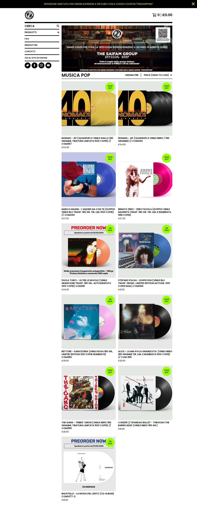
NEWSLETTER (31, 45)
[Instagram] (41, 65)
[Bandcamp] (28, 65)
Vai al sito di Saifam (36, 57)
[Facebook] (34, 65)
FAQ (27, 38)
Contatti (30, 51)
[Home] (29, 15)
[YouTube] (48, 65)
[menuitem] (148, 75)
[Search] (58, 26)
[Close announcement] (193, 4)
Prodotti (30, 32)
